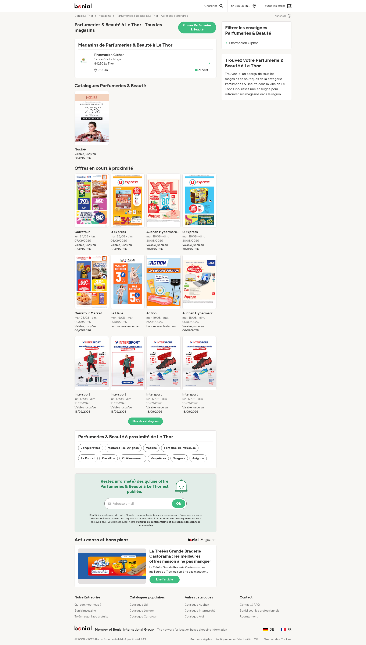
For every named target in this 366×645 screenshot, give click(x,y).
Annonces (280, 15)
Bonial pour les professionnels (259, 610)
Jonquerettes (90, 448)
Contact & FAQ (250, 604)
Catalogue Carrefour (143, 616)
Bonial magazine (85, 610)
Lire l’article (164, 579)
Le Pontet (88, 458)
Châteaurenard (132, 458)
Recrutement (249, 616)
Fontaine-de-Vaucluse (180, 448)
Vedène (151, 448)
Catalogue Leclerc (142, 610)
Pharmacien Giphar (243, 43)
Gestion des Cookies (277, 639)
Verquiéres (158, 458)
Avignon (198, 458)
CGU (257, 639)
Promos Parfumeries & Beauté (197, 27)
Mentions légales (201, 639)
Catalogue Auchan (197, 604)
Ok (178, 504)
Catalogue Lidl (139, 604)
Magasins (105, 15)
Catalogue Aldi (194, 616)
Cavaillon (108, 458)
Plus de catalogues (145, 421)
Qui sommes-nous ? (88, 604)
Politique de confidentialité (233, 639)
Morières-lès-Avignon (123, 448)
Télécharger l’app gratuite (91, 616)
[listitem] (92, 125)
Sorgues (179, 458)
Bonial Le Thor (84, 15)
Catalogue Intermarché (200, 610)
